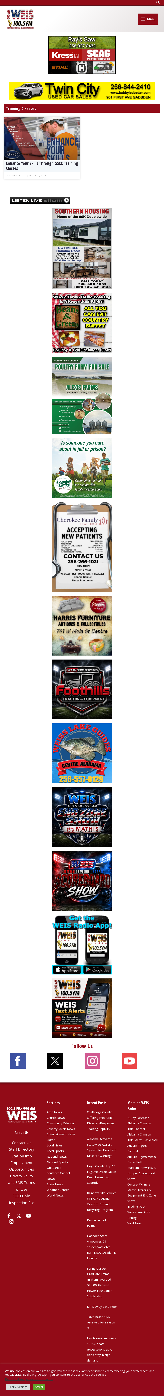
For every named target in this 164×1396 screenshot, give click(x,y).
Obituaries (54, 1168)
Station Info (21, 1156)
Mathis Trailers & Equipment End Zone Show (141, 1195)
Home (51, 1140)
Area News (54, 1112)
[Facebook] (8, 1215)
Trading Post (136, 1206)
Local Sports (55, 1151)
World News (55, 1195)
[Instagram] (11, 1221)
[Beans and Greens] (82, 323)
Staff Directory (21, 1149)
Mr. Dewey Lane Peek (102, 1307)
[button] (158, 2)
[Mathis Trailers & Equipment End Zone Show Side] (82, 817)
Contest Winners (138, 1184)
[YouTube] (28, 1215)
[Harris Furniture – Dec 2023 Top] (82, 625)
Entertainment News (61, 1134)
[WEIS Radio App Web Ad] (82, 944)
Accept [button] (39, 1387)
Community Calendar (61, 1123)
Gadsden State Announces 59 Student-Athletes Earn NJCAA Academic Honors (101, 1247)
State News (55, 1184)
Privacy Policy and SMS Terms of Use (21, 1183)
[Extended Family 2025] (82, 468)
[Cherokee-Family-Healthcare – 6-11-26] (82, 547)
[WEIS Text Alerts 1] (82, 1008)
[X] (18, 1215)
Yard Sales (134, 1223)
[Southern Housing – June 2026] (82, 248)
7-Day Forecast (138, 1118)
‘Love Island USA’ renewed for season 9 (101, 1322)
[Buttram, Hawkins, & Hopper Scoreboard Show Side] (82, 880)
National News (57, 1156)
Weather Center (58, 1190)
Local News (55, 1145)
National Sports (57, 1162)
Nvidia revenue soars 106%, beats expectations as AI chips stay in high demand (101, 1349)
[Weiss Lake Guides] (82, 753)
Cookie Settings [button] (17, 1387)
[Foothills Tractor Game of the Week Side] (82, 689)
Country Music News (61, 1129)
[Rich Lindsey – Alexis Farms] (82, 395)
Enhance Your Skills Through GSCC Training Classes (42, 165)
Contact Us (21, 1142)
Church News (56, 1118)
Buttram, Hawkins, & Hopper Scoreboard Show (141, 1173)
